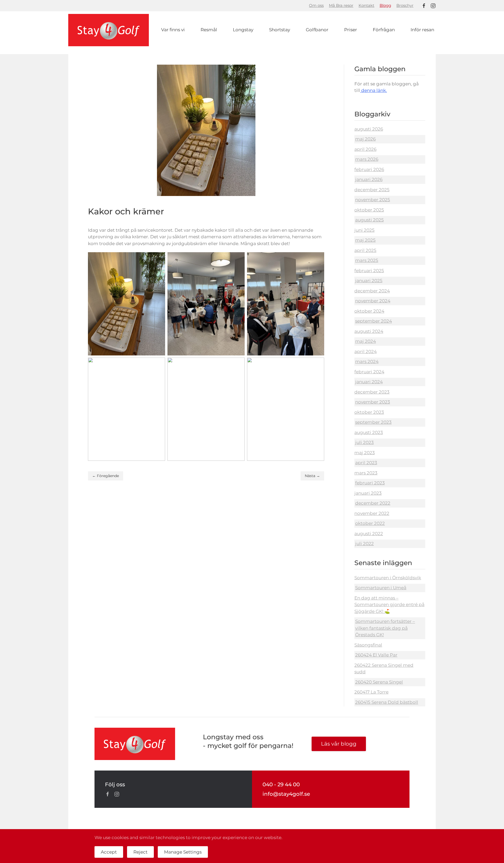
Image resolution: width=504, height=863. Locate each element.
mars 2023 (365, 473)
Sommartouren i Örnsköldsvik (387, 577)
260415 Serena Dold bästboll (386, 702)
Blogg (385, 5)
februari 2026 (369, 169)
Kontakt (366, 5)
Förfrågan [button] (384, 29)
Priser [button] (350, 29)
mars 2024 (367, 361)
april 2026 (365, 149)
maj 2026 (365, 139)
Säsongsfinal (368, 645)
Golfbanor (317, 29)
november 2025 (372, 199)
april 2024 (365, 351)
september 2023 (373, 422)
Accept (109, 852)
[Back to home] (108, 30)
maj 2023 (364, 452)
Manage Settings (183, 852)
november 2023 (372, 402)
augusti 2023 (368, 432)
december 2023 (372, 392)
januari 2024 (369, 381)
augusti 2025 (369, 220)
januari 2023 (368, 493)
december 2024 (372, 290)
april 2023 (366, 462)
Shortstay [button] (279, 29)
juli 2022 (364, 543)
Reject (140, 852)
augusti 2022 (368, 533)
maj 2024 (365, 341)
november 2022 (371, 513)
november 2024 (372, 300)
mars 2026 (366, 159)
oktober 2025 (369, 210)
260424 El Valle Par (376, 655)
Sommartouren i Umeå (380, 587)
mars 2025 (366, 260)
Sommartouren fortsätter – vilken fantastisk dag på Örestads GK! (385, 628)
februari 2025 (369, 270)
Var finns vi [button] (173, 29)
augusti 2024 (368, 331)
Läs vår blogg (338, 744)
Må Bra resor (341, 5)
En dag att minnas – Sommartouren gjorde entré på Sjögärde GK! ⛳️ (389, 604)
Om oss (316, 5)
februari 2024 (369, 371)
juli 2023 (364, 442)
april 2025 (365, 250)
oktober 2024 (369, 311)
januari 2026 (368, 179)
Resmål (209, 29)
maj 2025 (365, 240)
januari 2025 (368, 280)
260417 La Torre (371, 692)
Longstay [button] (243, 29)
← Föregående (105, 475)
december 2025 (372, 189)
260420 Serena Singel (379, 682)
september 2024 (373, 321)
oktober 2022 (370, 523)
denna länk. (373, 90)
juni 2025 (364, 230)
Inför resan (422, 29)
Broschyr (404, 5)
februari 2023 (370, 482)
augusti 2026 (368, 129)
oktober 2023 (369, 412)
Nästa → (312, 475)
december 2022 (372, 503)
